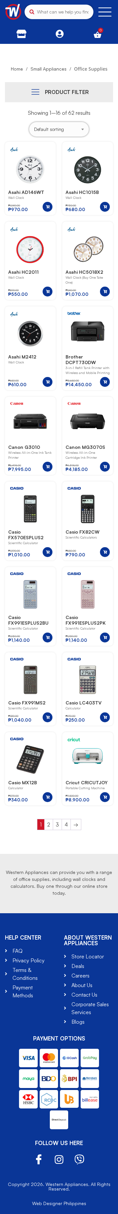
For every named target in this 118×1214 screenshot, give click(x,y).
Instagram (59, 1160)
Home (17, 69)
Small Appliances (48, 69)
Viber (79, 1160)
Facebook (39, 1159)
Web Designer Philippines (59, 1203)
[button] (47, 207)
